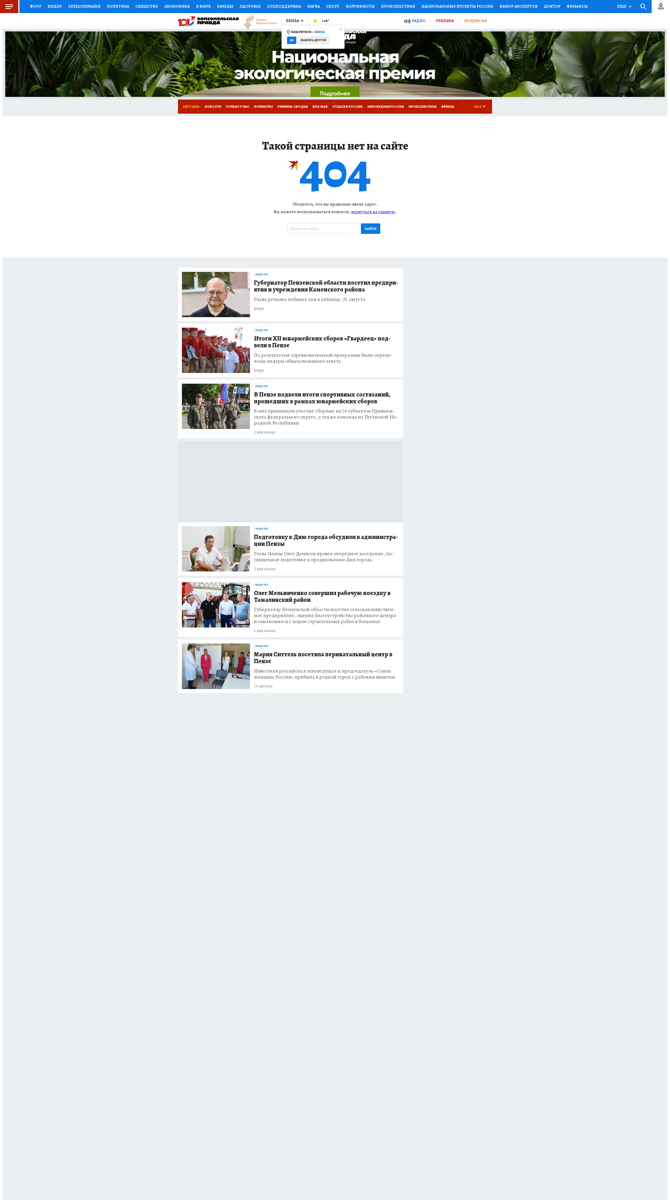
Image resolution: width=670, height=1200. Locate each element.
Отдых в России (347, 106)
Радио (418, 20)
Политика (118, 6)
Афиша (447, 106)
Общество (146, 6)
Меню (9, 6)
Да (292, 40)
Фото (35, 6)
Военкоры (263, 106)
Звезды (225, 6)
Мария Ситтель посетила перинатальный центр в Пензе (323, 658)
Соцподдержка (284, 6)
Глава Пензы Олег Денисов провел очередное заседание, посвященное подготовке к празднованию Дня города (324, 557)
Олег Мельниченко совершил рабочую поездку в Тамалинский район (322, 596)
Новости (213, 106)
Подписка (475, 20)
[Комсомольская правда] (208, 21)
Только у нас (237, 106)
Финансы (577, 6)
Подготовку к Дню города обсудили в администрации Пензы (326, 540)
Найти (370, 229)
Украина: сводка (292, 106)
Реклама (445, 20)
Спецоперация (84, 6)
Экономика (177, 6)
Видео (55, 6)
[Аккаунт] (661, 6)
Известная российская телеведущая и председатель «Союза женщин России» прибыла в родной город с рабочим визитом (324, 674)
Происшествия (398, 6)
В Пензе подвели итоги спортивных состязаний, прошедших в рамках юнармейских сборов (322, 398)
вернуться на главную (373, 211)
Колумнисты (360, 6)
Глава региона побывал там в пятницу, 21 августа (309, 299)
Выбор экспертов (519, 6)
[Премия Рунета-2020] (258, 21)
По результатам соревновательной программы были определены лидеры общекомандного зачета (323, 358)
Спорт (332, 6)
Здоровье (250, 6)
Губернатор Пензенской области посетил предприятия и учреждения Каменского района (326, 286)
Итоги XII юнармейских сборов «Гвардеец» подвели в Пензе (322, 342)
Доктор (552, 6)
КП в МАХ (320, 106)
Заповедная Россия (385, 106)
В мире (203, 6)
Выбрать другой (313, 40)
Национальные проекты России (457, 6)
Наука (313, 6)
